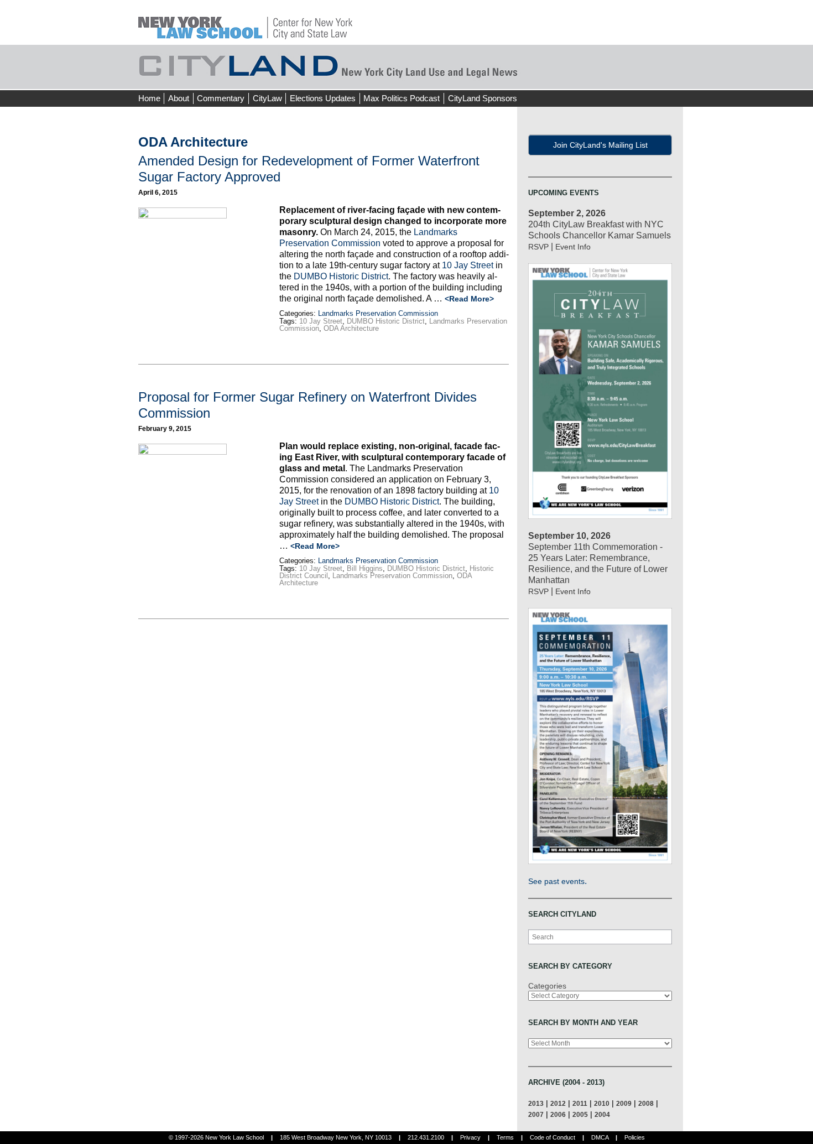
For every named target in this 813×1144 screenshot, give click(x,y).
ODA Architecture (351, 328)
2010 (601, 1103)
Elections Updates (323, 98)
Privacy (470, 1137)
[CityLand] (245, 22)
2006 (558, 1114)
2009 (624, 1103)
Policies (634, 1137)
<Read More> (469, 298)
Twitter (654, 77)
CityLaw (267, 98)
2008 (646, 1103)
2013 (536, 1103)
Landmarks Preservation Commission (378, 313)
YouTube (674, 77)
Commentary (220, 98)
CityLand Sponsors (482, 98)
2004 (602, 1114)
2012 (558, 1103)
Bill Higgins (365, 568)
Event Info (573, 246)
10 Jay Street (467, 265)
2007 (536, 1114)
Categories (547, 986)
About (178, 98)
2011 (579, 1103)
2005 (580, 1114)
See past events (556, 881)
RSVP (538, 246)
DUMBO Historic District (341, 276)
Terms (505, 1137)
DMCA (599, 1137)
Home (149, 98)
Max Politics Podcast (401, 98)
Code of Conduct (552, 1137)
